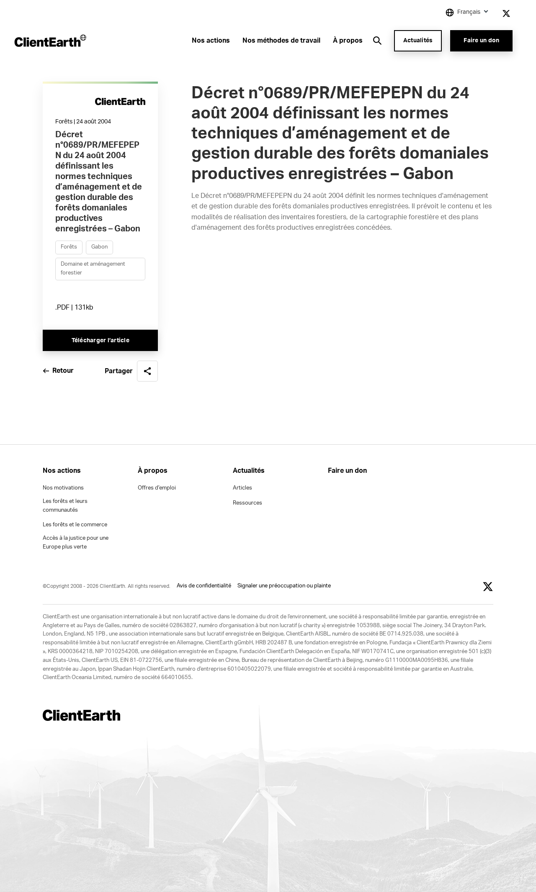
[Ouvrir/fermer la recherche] (377, 40)
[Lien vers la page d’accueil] (49, 40)
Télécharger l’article (100, 340)
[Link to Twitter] (506, 13)
